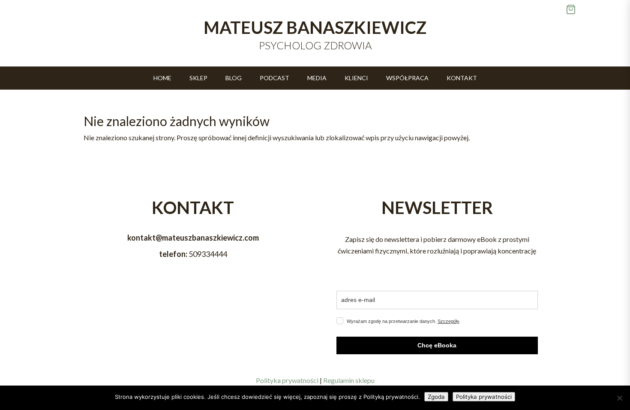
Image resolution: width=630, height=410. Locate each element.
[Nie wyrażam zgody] (619, 398)
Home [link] (162, 78)
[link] (598, 9)
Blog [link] (233, 78)
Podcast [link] (274, 78)
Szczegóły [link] (448, 321)
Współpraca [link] (407, 78)
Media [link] (317, 78)
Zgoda (436, 396)
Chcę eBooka (436, 345)
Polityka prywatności (484, 396)
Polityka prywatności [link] (287, 380)
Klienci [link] (356, 78)
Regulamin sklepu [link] (349, 380)
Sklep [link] (198, 78)
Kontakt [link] (462, 78)
